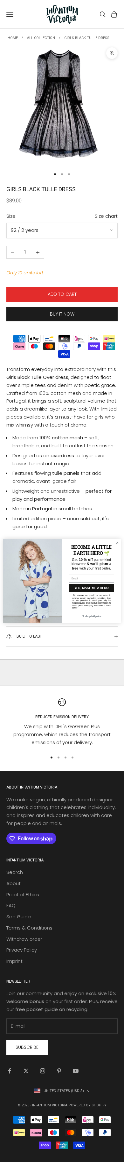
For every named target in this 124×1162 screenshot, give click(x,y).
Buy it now (62, 314)
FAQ (11, 905)
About (13, 883)
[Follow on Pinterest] (59, 1071)
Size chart (106, 216)
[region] (62, 722)
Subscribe (27, 1047)
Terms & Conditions (29, 927)
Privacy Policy (21, 949)
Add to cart (62, 294)
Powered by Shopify (87, 1105)
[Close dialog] (117, 543)
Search (14, 872)
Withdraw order (24, 939)
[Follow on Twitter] (26, 1071)
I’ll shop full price (91, 616)
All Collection (41, 38)
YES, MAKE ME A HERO (91, 588)
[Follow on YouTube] (75, 1071)
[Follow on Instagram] (42, 1071)
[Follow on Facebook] (9, 1071)
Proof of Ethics (22, 894)
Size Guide (18, 916)
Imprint (14, 961)
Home (13, 38)
